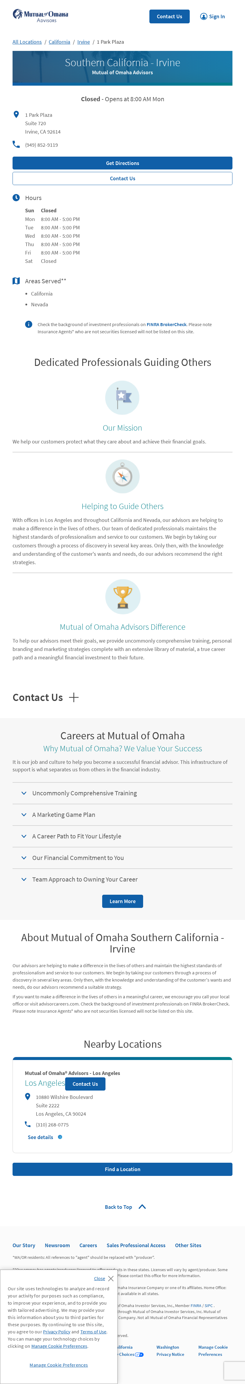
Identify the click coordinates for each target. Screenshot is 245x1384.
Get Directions (76, 161)
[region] (59, 1327)
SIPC (209, 1305)
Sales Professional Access (136, 1245)
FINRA (196, 1305)
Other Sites (188, 1245)
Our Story (24, 1245)
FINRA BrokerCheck (166, 324)
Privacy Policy (56, 1332)
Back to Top (119, 1206)
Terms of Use (93, 1332)
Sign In (212, 15)
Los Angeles (45, 1082)
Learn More (119, 900)
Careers (88, 1245)
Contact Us (169, 16)
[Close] (105, 1276)
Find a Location (122, 1169)
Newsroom (57, 1245)
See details (40, 1137)
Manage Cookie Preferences (59, 1346)
